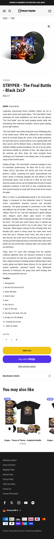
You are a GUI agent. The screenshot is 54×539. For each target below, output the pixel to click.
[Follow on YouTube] (26, 503)
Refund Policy (8, 474)
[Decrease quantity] (6, 339)
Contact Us (7, 489)
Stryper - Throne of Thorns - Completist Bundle (22, 440)
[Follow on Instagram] (19, 503)
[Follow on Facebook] (5, 503)
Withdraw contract (10, 460)
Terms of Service (9, 465)
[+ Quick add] (39, 433)
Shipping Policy (8, 470)
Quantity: (6, 334)
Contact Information (10, 494)
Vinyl (13, 18)
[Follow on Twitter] (12, 503)
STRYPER (6, 80)
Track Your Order (9, 484)
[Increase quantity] (16, 339)
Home (5, 18)
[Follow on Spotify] (33, 503)
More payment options (27, 366)
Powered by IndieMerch (34, 531)
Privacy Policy (8, 479)
